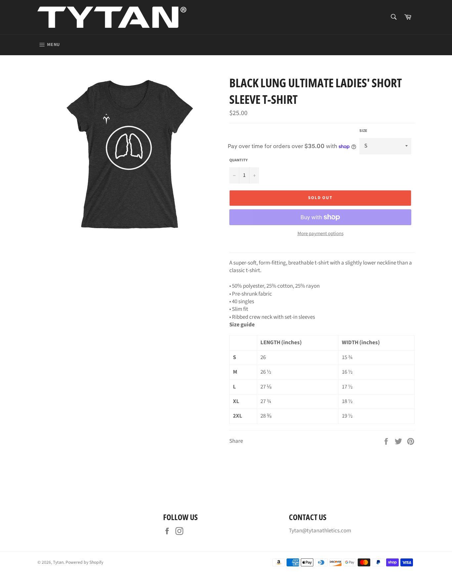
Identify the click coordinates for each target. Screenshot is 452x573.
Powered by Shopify (84, 562)
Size (363, 131)
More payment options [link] (320, 233)
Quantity (238, 160)
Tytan (58, 562)
